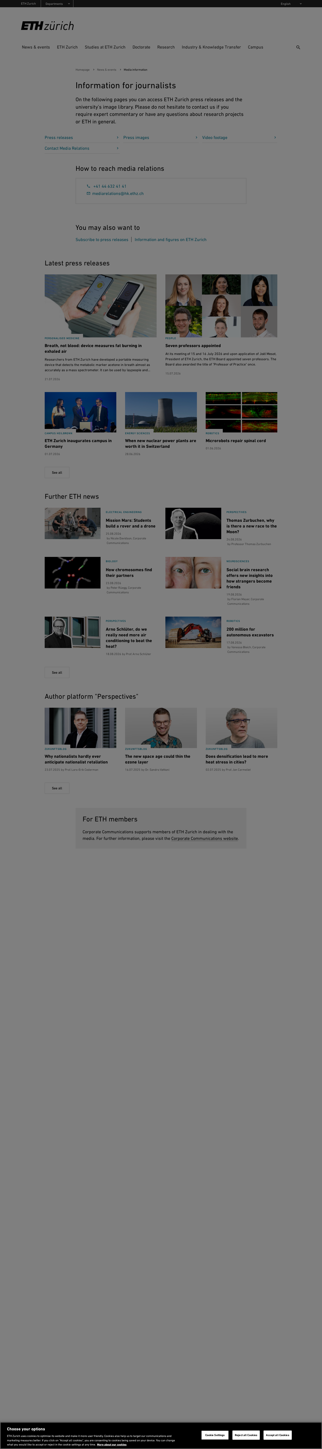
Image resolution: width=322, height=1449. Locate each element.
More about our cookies (112, 1444)
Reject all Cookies (246, 1435)
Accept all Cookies (277, 1435)
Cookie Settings (215, 1435)
